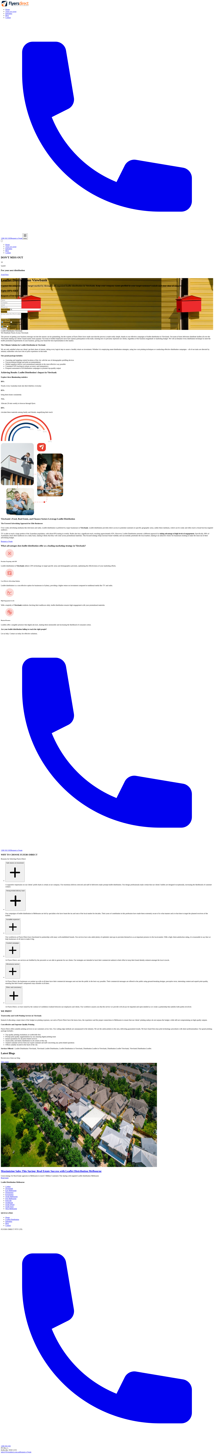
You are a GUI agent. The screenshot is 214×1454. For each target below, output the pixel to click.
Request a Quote (16, 238)
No (9, 326)
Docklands (9, 1189)
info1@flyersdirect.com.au (10, 1452)
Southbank (9, 1203)
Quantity (4, 312)
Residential (17, 322)
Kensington (9, 1195)
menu (25, 238)
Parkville (8, 1201)
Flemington (9, 1193)
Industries (8, 14)
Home (7, 9)
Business (7, 322)
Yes (5, 326)
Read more (5, 1178)
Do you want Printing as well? (11, 324)
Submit (4, 329)
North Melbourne (11, 1197)
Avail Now (5, 275)
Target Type (5, 320)
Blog (7, 16)
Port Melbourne (10, 1199)
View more (5, 1062)
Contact (8, 18)
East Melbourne (10, 1191)
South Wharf (9, 1205)
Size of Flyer (5, 309)
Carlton (8, 1187)
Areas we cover (10, 11)
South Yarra (9, 1207)
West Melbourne (11, 1209)
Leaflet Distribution (12, 1219)
